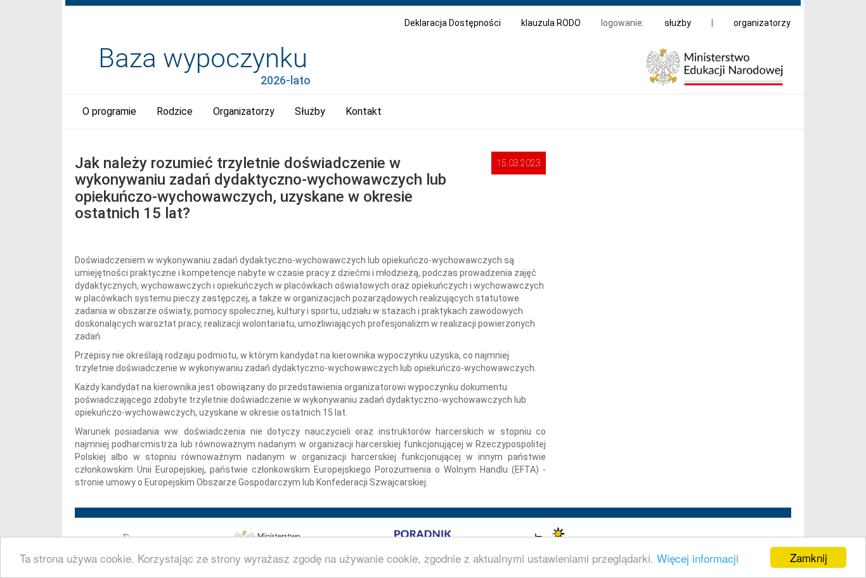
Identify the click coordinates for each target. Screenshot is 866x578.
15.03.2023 (518, 163)
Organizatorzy (244, 111)
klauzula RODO (551, 23)
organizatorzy (762, 23)
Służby (310, 111)
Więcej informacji (698, 558)
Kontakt (364, 111)
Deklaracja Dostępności (452, 23)
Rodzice (175, 111)
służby (677, 23)
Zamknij (808, 557)
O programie (109, 111)
